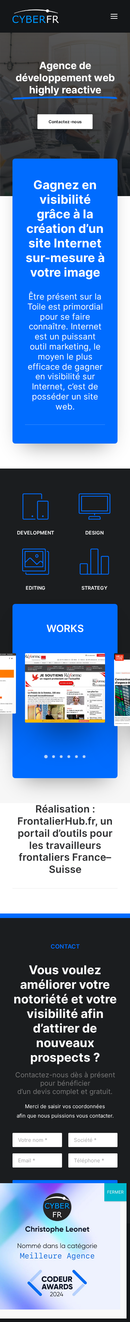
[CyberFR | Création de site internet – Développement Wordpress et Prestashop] (35, 16)
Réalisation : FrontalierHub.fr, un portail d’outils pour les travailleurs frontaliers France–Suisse (65, 839)
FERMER (115, 1192)
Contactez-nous (65, 121)
